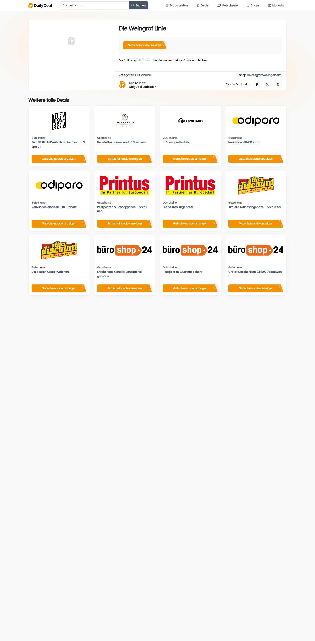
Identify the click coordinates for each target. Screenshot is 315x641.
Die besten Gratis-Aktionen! (50, 272)
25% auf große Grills (176, 142)
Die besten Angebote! (178, 207)
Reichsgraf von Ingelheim (264, 75)
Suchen (140, 5)
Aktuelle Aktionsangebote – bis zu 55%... (255, 207)
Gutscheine (143, 75)
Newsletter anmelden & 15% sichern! (121, 142)
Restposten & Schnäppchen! (182, 272)
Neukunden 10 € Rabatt (244, 142)
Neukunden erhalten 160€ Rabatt (54, 207)
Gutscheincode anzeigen (145, 45)
